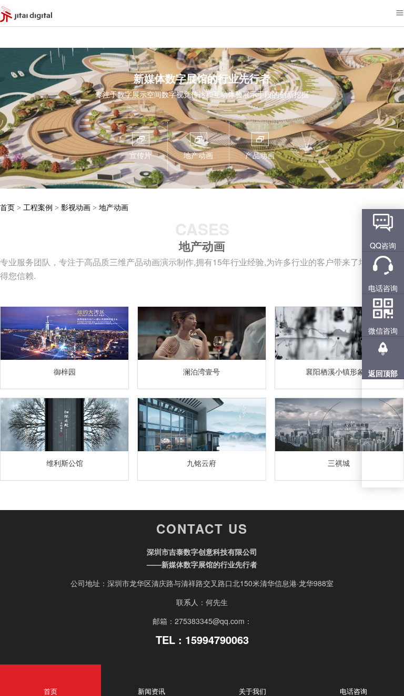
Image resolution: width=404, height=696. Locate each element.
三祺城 (339, 463)
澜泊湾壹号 (201, 371)
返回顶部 (383, 373)
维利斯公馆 (64, 463)
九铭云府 (201, 463)
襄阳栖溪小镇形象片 (339, 371)
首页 (7, 207)
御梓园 (65, 371)
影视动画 (75, 207)
